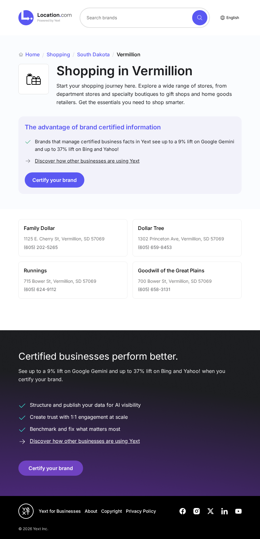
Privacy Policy (141, 511)
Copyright (111, 511)
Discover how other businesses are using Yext (87, 161)
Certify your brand (54, 180)
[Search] (199, 17)
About (91, 511)
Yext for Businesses (60, 511)
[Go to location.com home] (45, 17)
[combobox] (145, 18)
